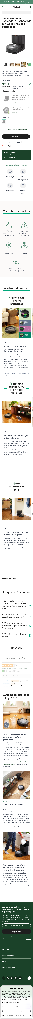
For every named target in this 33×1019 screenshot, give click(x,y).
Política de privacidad (7, 985)
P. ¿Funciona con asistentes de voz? (14, 635)
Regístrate (26, 3)
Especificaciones (9, 578)
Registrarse (16, 932)
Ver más (17, 684)
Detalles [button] (12, 157)
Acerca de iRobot (8, 967)
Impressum (26, 985)
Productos (5, 950)
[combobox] (16, 12)
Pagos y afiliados (8, 955)
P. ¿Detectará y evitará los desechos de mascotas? (14, 615)
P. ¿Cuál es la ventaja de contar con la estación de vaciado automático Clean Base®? (14, 605)
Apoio (4, 961)
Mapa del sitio (18, 985)
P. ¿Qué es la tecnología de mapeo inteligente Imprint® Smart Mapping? (14, 625)
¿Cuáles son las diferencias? (16, 130)
